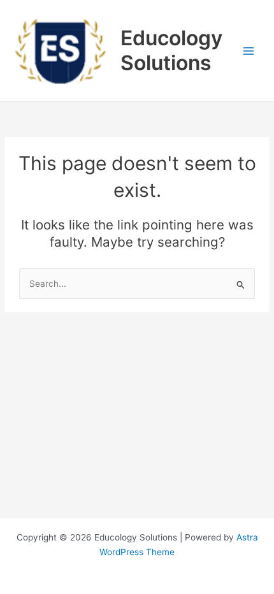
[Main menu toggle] (249, 51)
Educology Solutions (171, 50)
